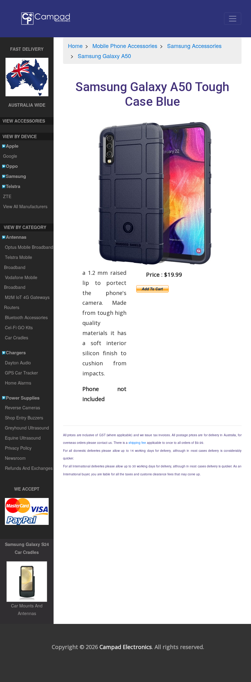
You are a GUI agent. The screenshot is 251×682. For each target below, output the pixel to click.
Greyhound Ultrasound (27, 428)
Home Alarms (18, 383)
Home (75, 46)
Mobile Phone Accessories (124, 46)
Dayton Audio (18, 362)
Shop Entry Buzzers (24, 418)
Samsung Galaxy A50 (104, 56)
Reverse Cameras (22, 407)
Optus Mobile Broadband (29, 247)
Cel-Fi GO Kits (19, 327)
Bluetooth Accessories (26, 317)
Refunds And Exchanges (29, 468)
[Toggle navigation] (232, 19)
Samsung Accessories (194, 46)
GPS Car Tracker (21, 373)
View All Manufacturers (25, 206)
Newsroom (15, 458)
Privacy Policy (18, 448)
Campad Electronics (125, 647)
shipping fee (137, 443)
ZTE (7, 196)
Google (10, 156)
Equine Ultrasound (23, 438)
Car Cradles (16, 337)
